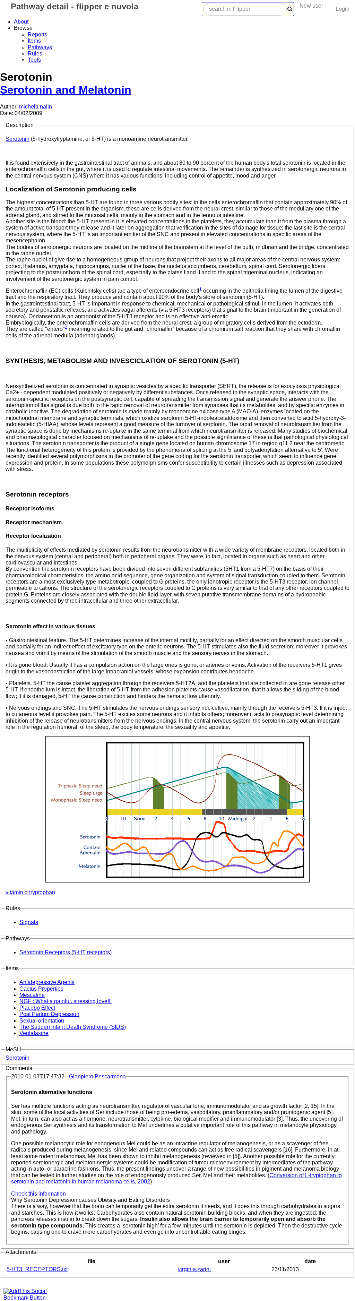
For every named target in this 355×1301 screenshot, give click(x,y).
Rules (35, 54)
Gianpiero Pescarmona (97, 1076)
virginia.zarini (194, 1269)
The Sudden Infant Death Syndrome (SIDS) (72, 1027)
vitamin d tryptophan (30, 892)
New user (311, 6)
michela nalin (35, 107)
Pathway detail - (73, 6)
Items (34, 41)
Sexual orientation (41, 1021)
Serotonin (17, 139)
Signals (28, 922)
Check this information (38, 1194)
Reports (37, 34)
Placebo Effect (37, 1008)
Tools (34, 60)
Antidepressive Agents (47, 982)
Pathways (40, 47)
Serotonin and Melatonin (65, 90)
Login (342, 9)
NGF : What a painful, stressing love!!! (65, 1001)
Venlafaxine (34, 1033)
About (21, 22)
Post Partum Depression (49, 1014)
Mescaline (32, 995)
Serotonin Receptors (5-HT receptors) (65, 952)
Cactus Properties (41, 989)
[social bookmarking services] (29, 1298)
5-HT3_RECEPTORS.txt (37, 1269)
